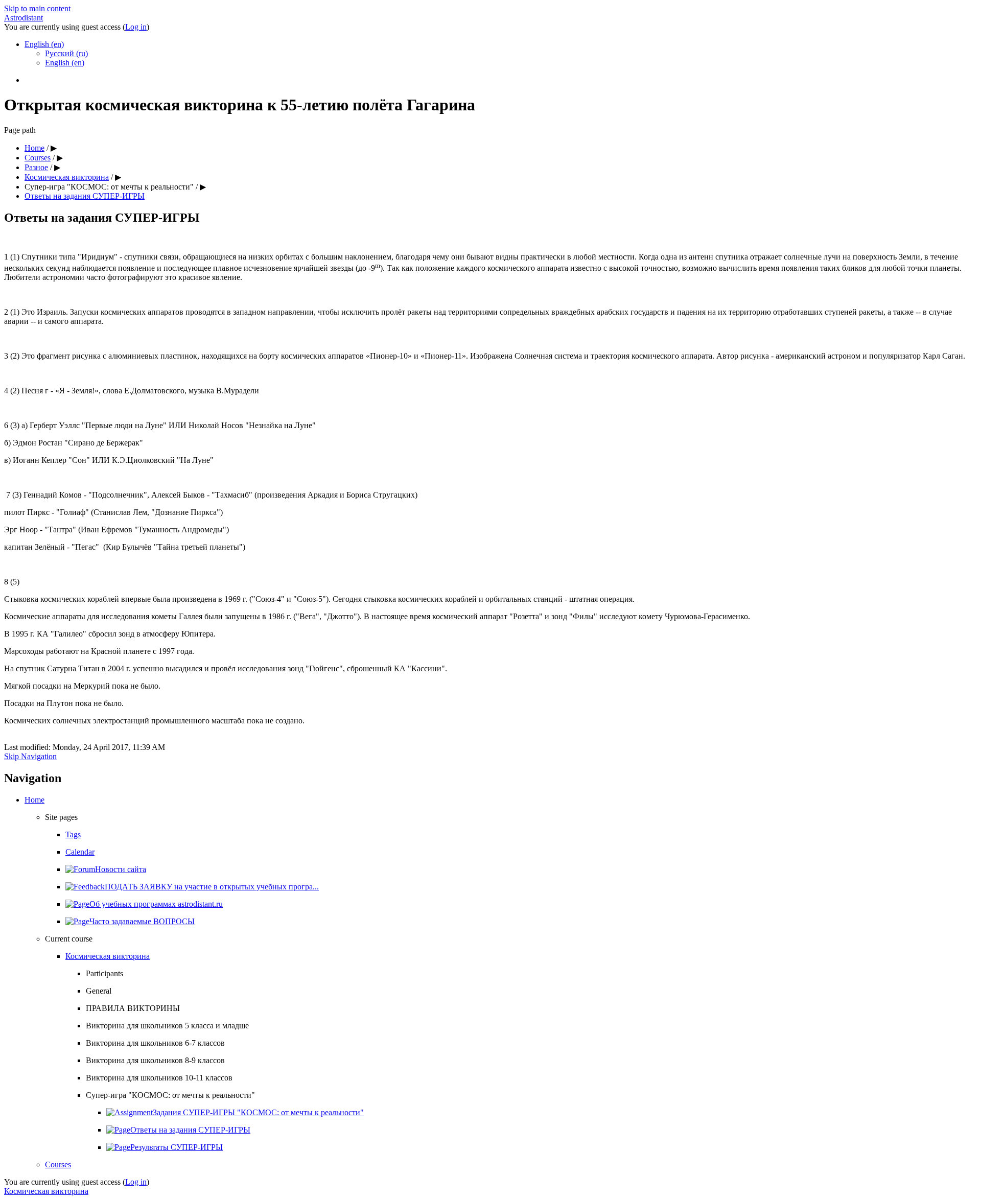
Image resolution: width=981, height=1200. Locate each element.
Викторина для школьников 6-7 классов (155, 1043)
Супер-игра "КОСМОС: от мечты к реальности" (109, 186)
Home (34, 148)
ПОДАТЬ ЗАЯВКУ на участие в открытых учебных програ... (212, 886)
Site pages (61, 817)
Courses (38, 157)
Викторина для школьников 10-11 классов (159, 1077)
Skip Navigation (30, 756)
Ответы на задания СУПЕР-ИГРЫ (85, 196)
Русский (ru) (66, 53)
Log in (136, 26)
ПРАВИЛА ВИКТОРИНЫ (133, 1008)
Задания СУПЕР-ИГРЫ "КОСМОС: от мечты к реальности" (258, 1112)
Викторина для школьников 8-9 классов (155, 1060)
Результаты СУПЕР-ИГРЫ (176, 1147)
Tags (73, 834)
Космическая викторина (67, 177)
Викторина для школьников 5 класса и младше (167, 1025)
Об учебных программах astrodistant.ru (156, 904)
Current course (68, 938)
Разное (36, 167)
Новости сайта (120, 869)
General (98, 990)
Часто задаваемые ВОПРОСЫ (142, 921)
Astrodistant (23, 17)
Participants (104, 973)
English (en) (44, 44)
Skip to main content (37, 8)
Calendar (80, 852)
